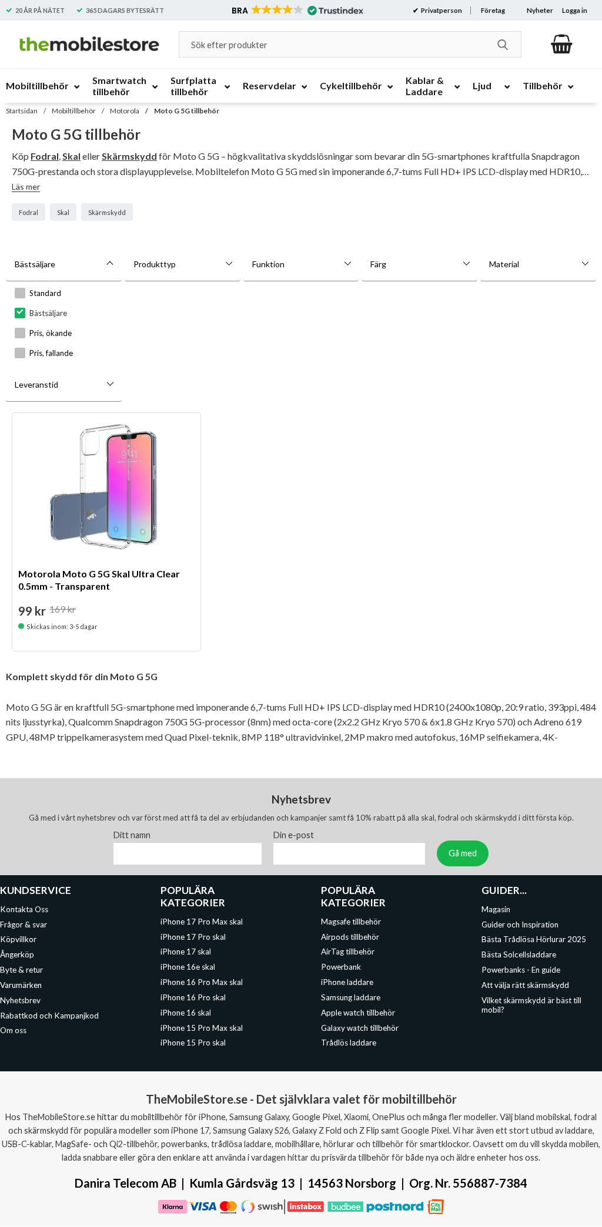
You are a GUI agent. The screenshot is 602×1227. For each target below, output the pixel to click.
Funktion (268, 264)
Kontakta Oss (24, 909)
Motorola (124, 110)
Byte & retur (21, 970)
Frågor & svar (23, 924)
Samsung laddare (350, 997)
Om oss (13, 1031)
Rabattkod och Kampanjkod (49, 1015)
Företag (493, 10)
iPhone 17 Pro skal (193, 937)
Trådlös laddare (348, 1043)
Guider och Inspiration (519, 924)
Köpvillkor (18, 939)
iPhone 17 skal (185, 952)
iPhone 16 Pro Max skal (201, 982)
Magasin (495, 909)
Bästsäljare (35, 264)
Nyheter (540, 10)
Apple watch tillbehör (358, 1012)
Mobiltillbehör (74, 110)
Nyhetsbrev (20, 1000)
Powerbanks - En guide (520, 970)
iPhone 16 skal (185, 1012)
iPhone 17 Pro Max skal (201, 921)
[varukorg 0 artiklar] (561, 44)
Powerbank (341, 967)
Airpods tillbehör (350, 937)
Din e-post (293, 835)
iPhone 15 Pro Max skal (201, 1028)
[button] (296, 10)
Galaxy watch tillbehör (360, 1028)
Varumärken (21, 985)
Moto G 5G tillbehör (186, 110)
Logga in (574, 10)
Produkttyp (154, 264)
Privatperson (441, 10)
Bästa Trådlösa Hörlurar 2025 (533, 939)
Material (504, 264)
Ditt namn (131, 835)
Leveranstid (36, 384)
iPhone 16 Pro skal (193, 997)
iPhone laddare (347, 982)
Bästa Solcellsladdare (518, 955)
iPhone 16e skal (187, 967)
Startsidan (22, 110)
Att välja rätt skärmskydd (525, 985)
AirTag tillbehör (347, 952)
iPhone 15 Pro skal (193, 1043)
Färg (378, 264)
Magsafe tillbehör (351, 921)
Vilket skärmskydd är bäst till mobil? (531, 1005)
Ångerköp (17, 955)
